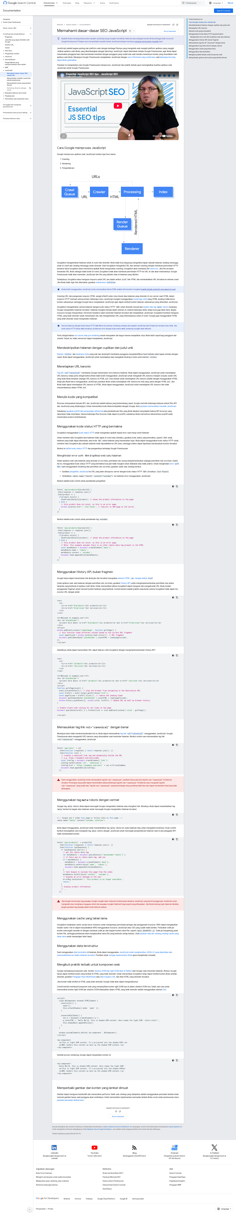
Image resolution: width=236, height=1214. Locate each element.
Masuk (230, 3)
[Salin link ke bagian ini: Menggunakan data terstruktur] (100, 946)
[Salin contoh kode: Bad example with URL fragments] (177, 597)
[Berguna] (173, 25)
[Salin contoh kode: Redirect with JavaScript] (177, 486)
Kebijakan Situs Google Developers (99, 1129)
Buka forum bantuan (44, 1173)
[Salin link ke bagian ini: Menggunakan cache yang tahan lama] (109, 918)
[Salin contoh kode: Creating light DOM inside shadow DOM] (177, 995)
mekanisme (105, 282)
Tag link (69, 373)
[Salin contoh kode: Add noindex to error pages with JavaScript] (177, 525)
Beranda (60, 25)
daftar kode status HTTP (76, 448)
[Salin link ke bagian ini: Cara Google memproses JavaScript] (108, 148)
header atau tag (155, 307)
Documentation (12, 10)
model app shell (140, 299)
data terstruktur (80, 952)
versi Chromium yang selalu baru (141, 57)
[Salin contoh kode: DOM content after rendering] (177, 1060)
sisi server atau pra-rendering (87, 335)
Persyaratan (41, 1209)
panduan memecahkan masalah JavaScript (158, 406)
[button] (16, 22)
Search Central (26, 3)
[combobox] (193, 3)
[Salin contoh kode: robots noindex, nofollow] (177, 815)
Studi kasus (114, 3)
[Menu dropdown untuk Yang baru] (95, 3)
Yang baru (88, 3)
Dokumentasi (49, 3)
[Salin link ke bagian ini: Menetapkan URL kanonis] (93, 366)
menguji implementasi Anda (120, 955)
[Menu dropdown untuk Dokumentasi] (58, 3)
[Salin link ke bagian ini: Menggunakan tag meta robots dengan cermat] (121, 800)
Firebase (89, 1199)
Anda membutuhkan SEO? (113, 1173)
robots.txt (154, 268)
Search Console (223, 11)
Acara (102, 3)
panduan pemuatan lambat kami (70, 1100)
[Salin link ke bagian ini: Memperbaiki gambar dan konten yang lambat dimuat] (130, 1088)
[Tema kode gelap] (173, 486)
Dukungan (67, 3)
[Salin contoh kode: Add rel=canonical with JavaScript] (177, 745)
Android (67, 1199)
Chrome (78, 1199)
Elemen (64, 354)
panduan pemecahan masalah (147, 42)
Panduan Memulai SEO (111, 1177)
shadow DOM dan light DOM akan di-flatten (113, 971)
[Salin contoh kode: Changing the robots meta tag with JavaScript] (177, 839)
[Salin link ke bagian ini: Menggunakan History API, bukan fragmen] (115, 572)
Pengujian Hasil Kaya (177, 1177)
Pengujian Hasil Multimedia (84, 977)
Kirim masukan (170, 31)
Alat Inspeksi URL (108, 977)
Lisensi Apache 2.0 (175, 1127)
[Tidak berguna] (177, 25)
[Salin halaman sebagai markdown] (130, 31)
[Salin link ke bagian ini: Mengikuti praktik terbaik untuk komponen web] (122, 964)
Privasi (50, 1209)
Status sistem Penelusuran (113, 1181)
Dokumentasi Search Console (114, 1185)
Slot (164, 989)
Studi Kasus (107, 1189)
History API (126, 583)
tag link (131, 733)
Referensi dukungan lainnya (47, 1185)
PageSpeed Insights (177, 1181)
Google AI (123, 1199)
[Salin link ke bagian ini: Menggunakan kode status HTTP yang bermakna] (124, 426)
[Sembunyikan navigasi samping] (29, 1209)
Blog (77, 3)
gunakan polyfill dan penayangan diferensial (85, 411)
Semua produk (138, 1199)
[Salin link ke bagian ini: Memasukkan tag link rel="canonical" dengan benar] (131, 727)
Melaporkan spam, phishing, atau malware (52, 1181)
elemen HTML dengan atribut (135, 578)
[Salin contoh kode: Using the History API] (177, 655)
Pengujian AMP (175, 1185)
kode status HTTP (86, 433)
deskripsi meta (82, 354)
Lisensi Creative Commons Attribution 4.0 (117, 1127)
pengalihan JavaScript (79, 471)
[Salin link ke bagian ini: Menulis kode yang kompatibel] (100, 397)
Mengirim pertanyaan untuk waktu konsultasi (53, 1177)
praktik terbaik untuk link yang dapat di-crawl (158, 289)
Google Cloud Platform (106, 1199)
